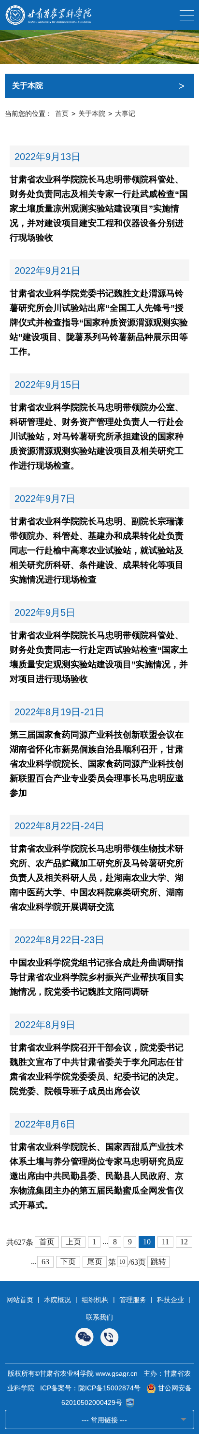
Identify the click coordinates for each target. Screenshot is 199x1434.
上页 (73, 1242)
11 (165, 1242)
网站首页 (19, 1300)
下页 (68, 1261)
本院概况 (57, 1300)
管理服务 (132, 1300)
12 (184, 1242)
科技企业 (170, 1300)
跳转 (158, 1261)
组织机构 (95, 1300)
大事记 (125, 113)
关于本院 (91, 113)
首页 (62, 113)
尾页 (94, 1261)
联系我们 (99, 1317)
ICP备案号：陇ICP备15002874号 (90, 1388)
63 (45, 1261)
